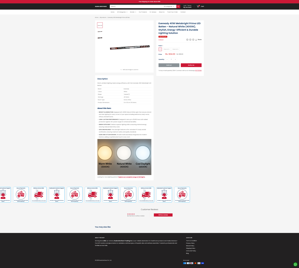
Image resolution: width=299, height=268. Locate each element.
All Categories (121, 12)
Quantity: (161, 59)
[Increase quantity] (175, 59)
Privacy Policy (190, 243)
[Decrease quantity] (167, 59)
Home (112, 12)
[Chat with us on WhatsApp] (295, 264)
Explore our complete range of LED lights (131, 177)
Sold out (169, 65)
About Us (161, 12)
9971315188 (198, 70)
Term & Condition (191, 241)
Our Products (143, 12)
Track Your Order (172, 12)
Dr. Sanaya (153, 12)
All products (103, 17)
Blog (187, 253)
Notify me (191, 65)
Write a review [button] (163, 215)
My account (187, 7)
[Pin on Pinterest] (190, 39)
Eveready (161, 40)
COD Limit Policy (191, 251)
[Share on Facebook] (187, 39)
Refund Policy (190, 246)
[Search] (178, 6)
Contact (183, 12)
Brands (132, 12)
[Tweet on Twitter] (193, 39)
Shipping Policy (190, 248)
